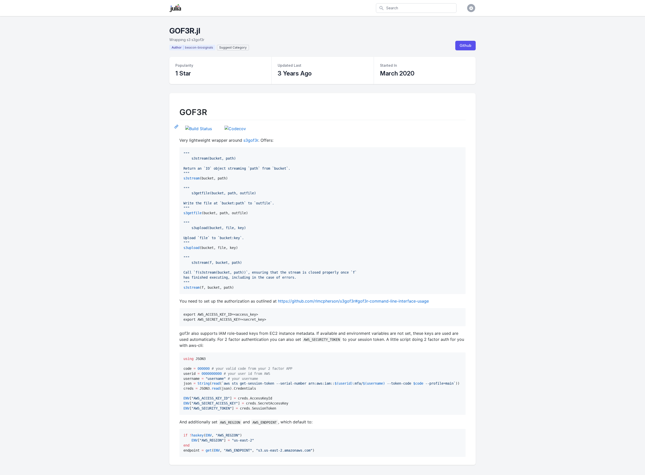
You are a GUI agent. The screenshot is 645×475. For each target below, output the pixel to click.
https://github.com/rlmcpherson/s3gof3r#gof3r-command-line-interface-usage (353, 301)
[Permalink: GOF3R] (176, 126)
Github (465, 45)
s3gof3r (250, 140)
